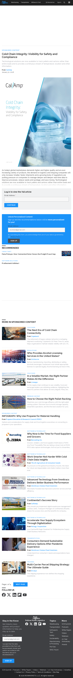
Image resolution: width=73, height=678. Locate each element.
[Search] (64, 2)
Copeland (35, 336)
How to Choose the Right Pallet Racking (49, 398)
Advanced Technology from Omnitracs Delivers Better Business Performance (48, 481)
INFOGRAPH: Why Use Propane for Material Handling (31, 416)
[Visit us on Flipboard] (19, 595)
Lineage (34, 382)
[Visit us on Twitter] (9, 595)
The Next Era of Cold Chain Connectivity (42, 331)
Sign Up (14, 241)
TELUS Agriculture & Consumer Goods (45, 463)
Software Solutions (10, 260)
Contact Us (20, 672)
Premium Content (33, 396)
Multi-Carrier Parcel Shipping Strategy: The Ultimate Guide (48, 566)
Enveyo (34, 571)
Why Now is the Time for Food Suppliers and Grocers (49, 435)
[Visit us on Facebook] (4, 595)
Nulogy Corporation (38, 526)
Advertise (67, 670)
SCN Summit (6, 670)
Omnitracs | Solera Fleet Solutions (44, 486)
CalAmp (9, 70)
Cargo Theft (7, 251)
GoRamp (34, 504)
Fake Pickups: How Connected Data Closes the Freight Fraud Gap (29, 254)
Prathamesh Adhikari (10, 263)
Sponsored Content (11, 50)
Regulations (32, 350)
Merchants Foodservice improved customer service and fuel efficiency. (49, 490)
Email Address (10, 195)
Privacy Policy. (16, 237)
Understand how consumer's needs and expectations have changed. (48, 554)
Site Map (56, 672)
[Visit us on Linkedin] (14, 595)
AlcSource (35, 359)
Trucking (30, 562)
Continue (11, 205)
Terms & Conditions (44, 672)
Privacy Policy (30, 672)
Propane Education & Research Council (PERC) (23, 419)
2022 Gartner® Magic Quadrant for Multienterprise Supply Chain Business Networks (48, 530)
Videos (35, 670)
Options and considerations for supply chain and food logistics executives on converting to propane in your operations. (34, 423)
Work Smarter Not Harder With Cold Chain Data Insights (47, 458)
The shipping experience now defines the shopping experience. (45, 575)
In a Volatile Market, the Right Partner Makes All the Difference (47, 377)
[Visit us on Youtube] (25, 595)
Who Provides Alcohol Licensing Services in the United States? (44, 354)
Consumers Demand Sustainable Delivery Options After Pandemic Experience (45, 544)
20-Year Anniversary (55, 670)
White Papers (26, 670)
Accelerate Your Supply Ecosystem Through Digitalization (46, 522)
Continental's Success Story (42, 500)
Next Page (20, 584)
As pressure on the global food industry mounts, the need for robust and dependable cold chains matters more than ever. (48, 468)
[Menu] (69, 2)
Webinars (43, 670)
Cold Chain (31, 327)
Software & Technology (36, 431)
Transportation (33, 538)
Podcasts (16, 670)
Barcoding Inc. (36, 440)
